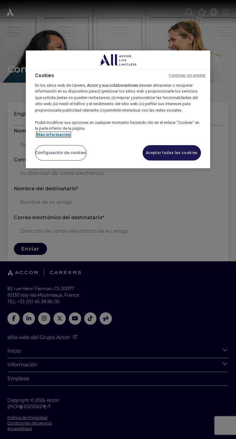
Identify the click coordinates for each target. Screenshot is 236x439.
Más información (53, 134)
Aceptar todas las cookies (172, 152)
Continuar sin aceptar (187, 75)
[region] (118, 109)
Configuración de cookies (60, 152)
